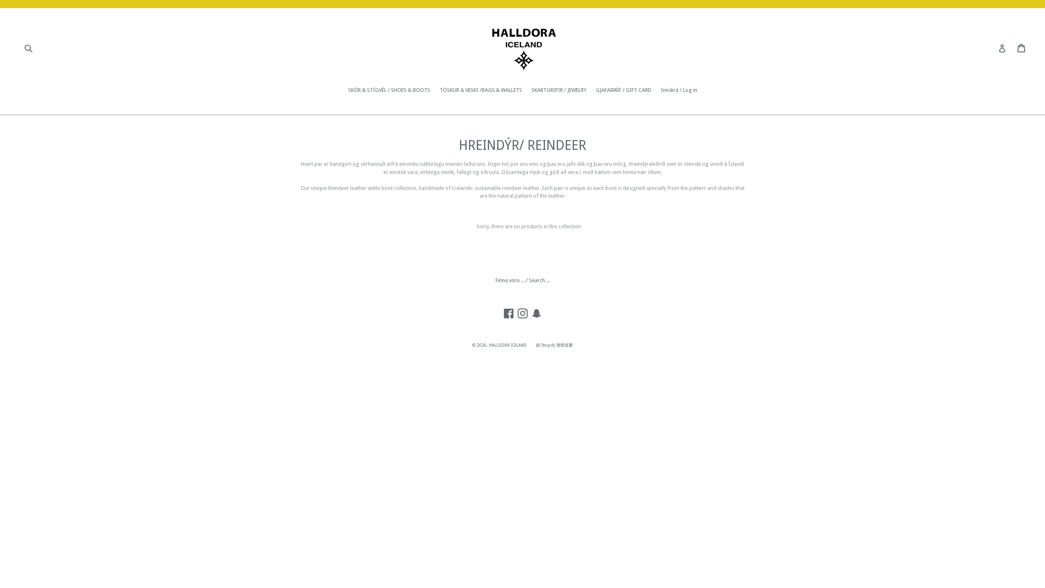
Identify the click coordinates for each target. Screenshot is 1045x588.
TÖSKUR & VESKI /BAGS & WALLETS (481, 90)
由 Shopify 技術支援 (554, 345)
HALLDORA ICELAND (508, 345)
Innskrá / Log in (679, 90)
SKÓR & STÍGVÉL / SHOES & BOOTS (389, 90)
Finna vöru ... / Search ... (523, 280)
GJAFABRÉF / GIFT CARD (623, 90)
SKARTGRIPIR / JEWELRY (559, 90)
